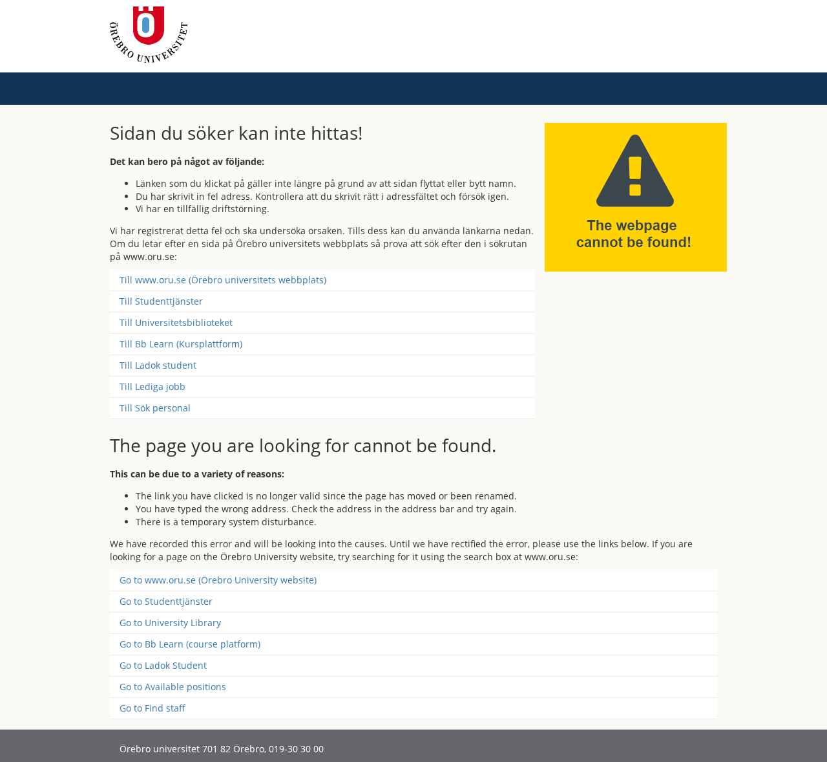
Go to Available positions (173, 686)
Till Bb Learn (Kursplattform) (181, 344)
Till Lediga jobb (152, 386)
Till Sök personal (155, 408)
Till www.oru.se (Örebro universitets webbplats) (223, 280)
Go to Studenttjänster (166, 601)
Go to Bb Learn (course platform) (190, 644)
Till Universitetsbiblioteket (176, 322)
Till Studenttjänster (161, 301)
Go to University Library (170, 622)
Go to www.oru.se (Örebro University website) (218, 580)
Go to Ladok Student (163, 665)
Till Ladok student (158, 365)
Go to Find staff (152, 708)
